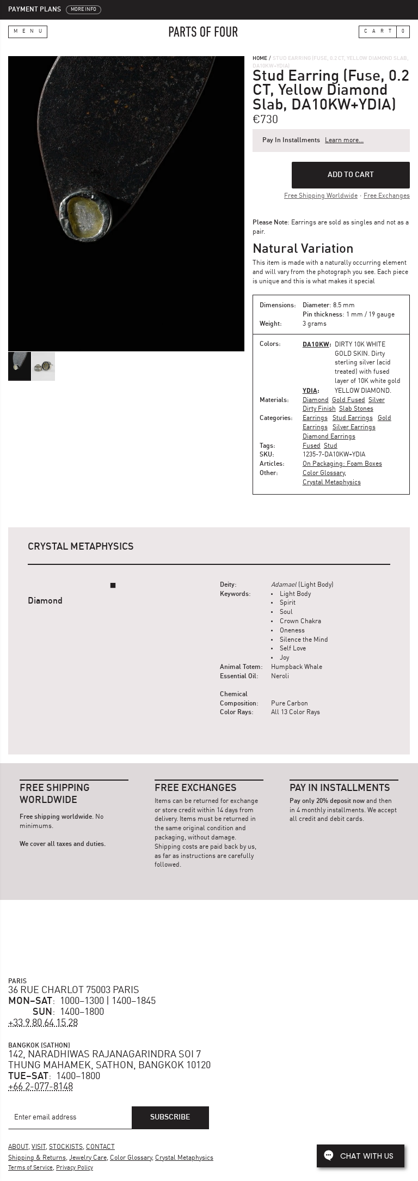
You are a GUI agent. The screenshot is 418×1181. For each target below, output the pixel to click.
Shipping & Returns (37, 1158)
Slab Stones (356, 409)
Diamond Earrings (329, 437)
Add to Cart (351, 175)
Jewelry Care (88, 1158)
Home (260, 58)
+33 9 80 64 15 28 (43, 1023)
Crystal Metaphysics (332, 482)
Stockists (66, 1147)
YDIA (310, 390)
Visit (39, 1147)
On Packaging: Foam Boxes (342, 464)
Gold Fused (348, 400)
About (18, 1147)
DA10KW (316, 344)
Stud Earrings (353, 418)
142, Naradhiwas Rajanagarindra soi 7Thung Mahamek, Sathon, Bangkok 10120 (109, 1060)
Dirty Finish (319, 409)
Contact (100, 1147)
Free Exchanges (387, 196)
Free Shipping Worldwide (321, 196)
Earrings (315, 418)
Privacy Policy (74, 1168)
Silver (376, 400)
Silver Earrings (354, 427)
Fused (312, 446)
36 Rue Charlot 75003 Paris (73, 990)
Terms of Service (30, 1168)
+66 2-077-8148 (40, 1087)
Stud (330, 446)
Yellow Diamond (362, 391)
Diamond (316, 400)
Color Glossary (324, 473)
